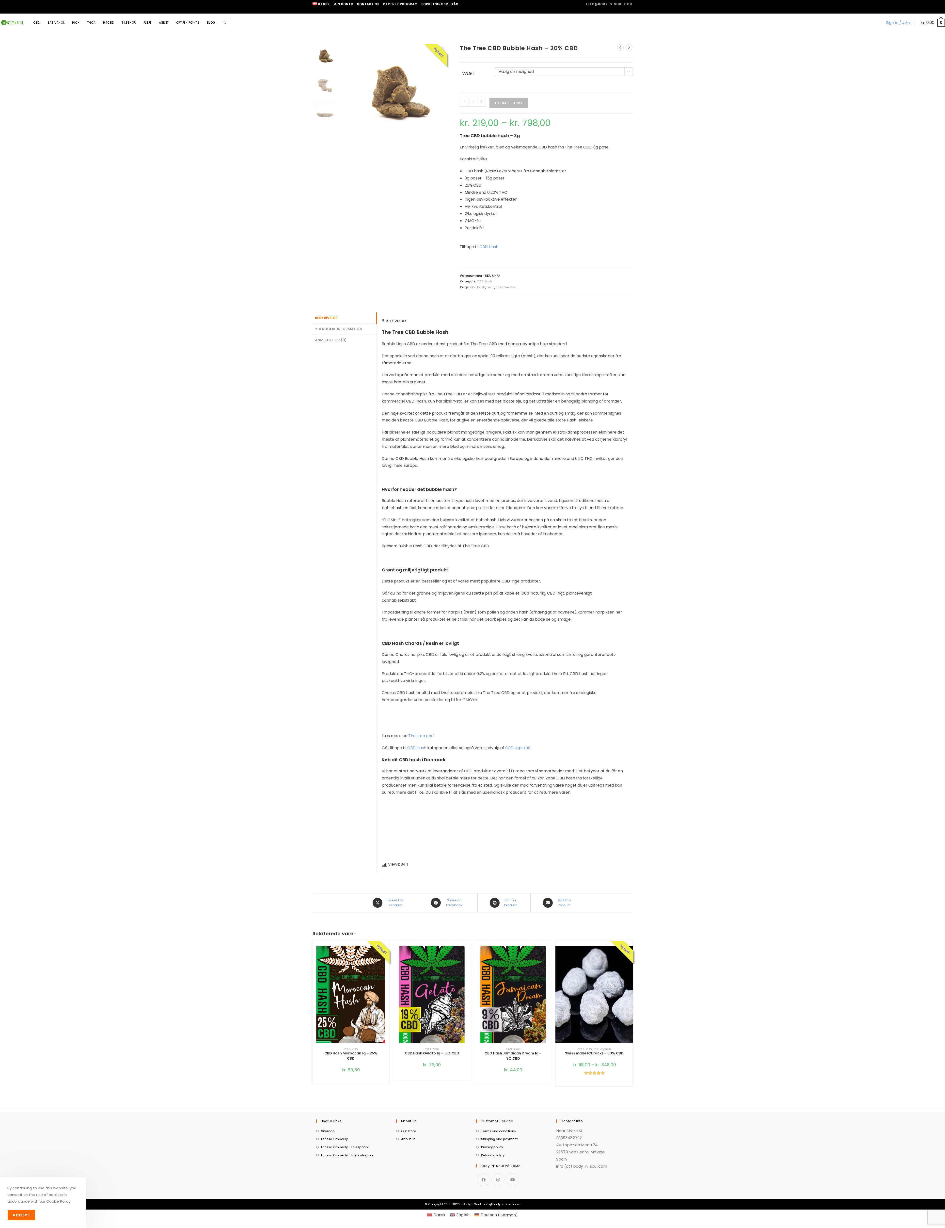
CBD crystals (602, 1049)
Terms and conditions (498, 1131)
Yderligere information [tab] (338, 328)
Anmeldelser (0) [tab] (331, 340)
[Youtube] (512, 1179)
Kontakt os (368, 4)
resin (490, 287)
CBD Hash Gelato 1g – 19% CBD (432, 1053)
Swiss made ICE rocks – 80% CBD (594, 1053)
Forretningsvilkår (439, 4)
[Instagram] (497, 1179)
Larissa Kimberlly (334, 1139)
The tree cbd (506, 287)
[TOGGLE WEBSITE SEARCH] (224, 23)
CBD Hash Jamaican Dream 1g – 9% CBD (513, 1056)
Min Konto (343, 4)
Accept (21, 1215)
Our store (408, 1131)
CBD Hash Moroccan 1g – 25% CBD (350, 1056)
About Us (408, 1139)
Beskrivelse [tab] (326, 317)
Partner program (400, 4)
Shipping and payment (499, 1139)
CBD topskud (517, 748)
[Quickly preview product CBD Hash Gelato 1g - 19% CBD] (468, 954)
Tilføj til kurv (508, 103)
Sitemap (328, 1131)
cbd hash (477, 287)
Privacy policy (492, 1147)
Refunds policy (492, 1155)
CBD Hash (488, 247)
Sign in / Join (898, 22)
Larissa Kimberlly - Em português (347, 1155)
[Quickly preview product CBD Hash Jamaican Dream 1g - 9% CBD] (549, 954)
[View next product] (629, 47)
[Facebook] (483, 1179)
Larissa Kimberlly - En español (345, 1147)
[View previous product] (620, 47)
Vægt (468, 73)
